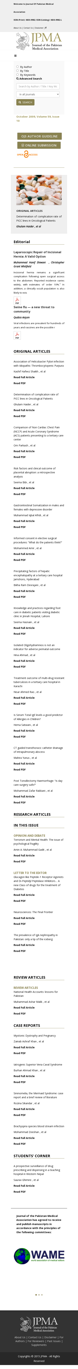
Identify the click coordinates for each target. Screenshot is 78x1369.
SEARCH (26, 102)
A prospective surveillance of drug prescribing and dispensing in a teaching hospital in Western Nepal (37, 1170)
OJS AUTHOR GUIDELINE (39, 136)
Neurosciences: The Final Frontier (33, 912)
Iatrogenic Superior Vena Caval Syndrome (38, 1064)
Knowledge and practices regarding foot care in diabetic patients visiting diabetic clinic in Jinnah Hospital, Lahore (37, 612)
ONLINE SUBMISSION (41, 145)
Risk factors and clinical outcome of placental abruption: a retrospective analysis (35, 472)
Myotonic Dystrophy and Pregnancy (35, 1035)
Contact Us (28, 28)
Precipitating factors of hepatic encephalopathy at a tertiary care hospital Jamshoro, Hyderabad (38, 575)
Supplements (39, 1345)
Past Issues (54, 1341)
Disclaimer (39, 28)
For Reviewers (36, 1341)
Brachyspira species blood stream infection (39, 1126)
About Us (18, 28)
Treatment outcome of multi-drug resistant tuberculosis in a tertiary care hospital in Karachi (39, 682)
